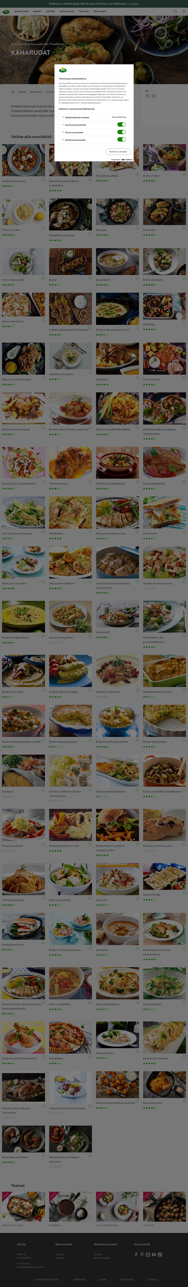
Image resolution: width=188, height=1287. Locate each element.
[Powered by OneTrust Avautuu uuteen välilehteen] (121, 159)
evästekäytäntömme (69, 102)
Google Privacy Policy (120, 100)
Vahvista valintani (118, 152)
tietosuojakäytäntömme (91, 102)
